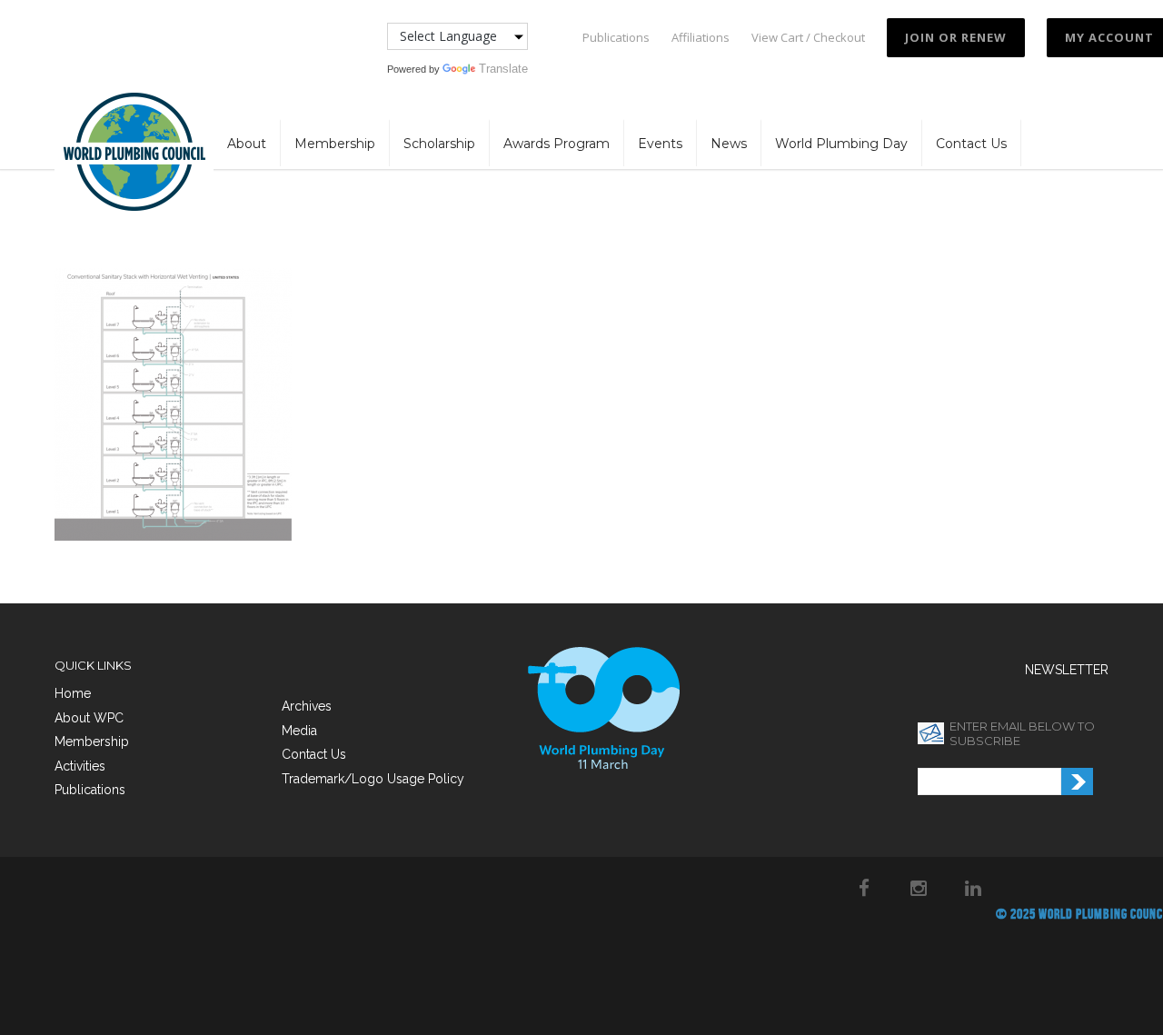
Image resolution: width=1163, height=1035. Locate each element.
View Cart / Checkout (808, 38)
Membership (334, 143)
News (729, 143)
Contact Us (971, 143)
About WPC (89, 718)
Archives (307, 706)
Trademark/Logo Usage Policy (373, 778)
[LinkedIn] (973, 888)
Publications (616, 38)
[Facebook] (864, 888)
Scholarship (439, 143)
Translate (503, 68)
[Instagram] (918, 888)
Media (299, 730)
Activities (80, 766)
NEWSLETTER (1066, 669)
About (246, 143)
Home (73, 693)
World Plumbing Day (841, 143)
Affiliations (700, 38)
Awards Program (556, 143)
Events (660, 143)
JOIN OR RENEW (956, 37)
